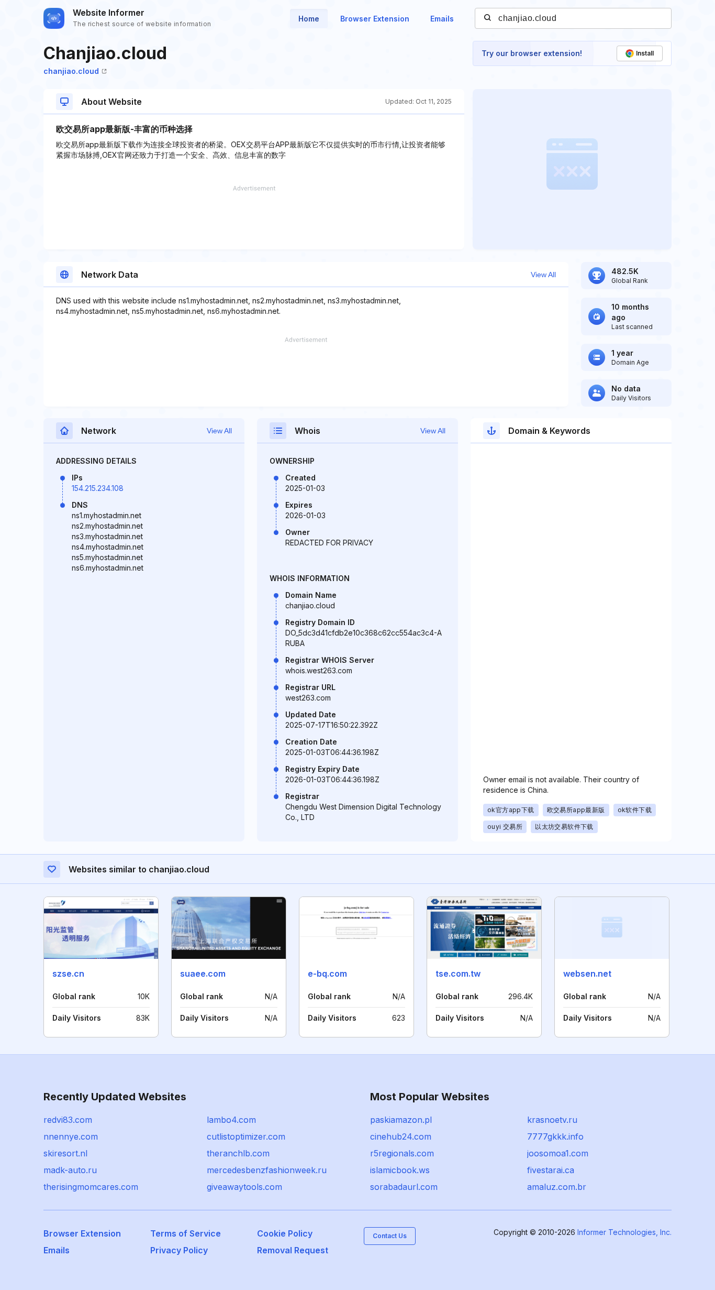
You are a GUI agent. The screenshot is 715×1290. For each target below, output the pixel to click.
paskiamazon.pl (401, 1119)
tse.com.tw (458, 973)
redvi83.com (67, 1119)
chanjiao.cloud (71, 71)
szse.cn (68, 973)
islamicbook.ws (400, 1170)
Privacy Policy (179, 1250)
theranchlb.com (238, 1153)
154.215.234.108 (98, 488)
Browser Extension (374, 18)
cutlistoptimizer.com (246, 1136)
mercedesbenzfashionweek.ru (267, 1170)
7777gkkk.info (555, 1136)
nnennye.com (70, 1136)
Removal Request (292, 1250)
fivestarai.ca (550, 1170)
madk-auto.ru (70, 1170)
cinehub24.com (400, 1136)
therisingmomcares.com (90, 1187)
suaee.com (203, 973)
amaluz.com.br (556, 1187)
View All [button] (543, 274)
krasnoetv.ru (552, 1119)
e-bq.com (327, 973)
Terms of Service (185, 1233)
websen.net (587, 973)
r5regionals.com (402, 1153)
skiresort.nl (65, 1153)
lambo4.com (231, 1119)
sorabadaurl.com (404, 1187)
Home (308, 18)
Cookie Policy (284, 1233)
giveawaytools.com (244, 1187)
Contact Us (390, 1236)
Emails (442, 18)
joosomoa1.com (557, 1153)
